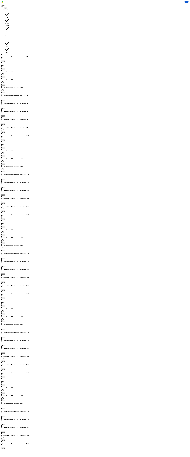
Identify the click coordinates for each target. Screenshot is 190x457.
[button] (183, 2)
